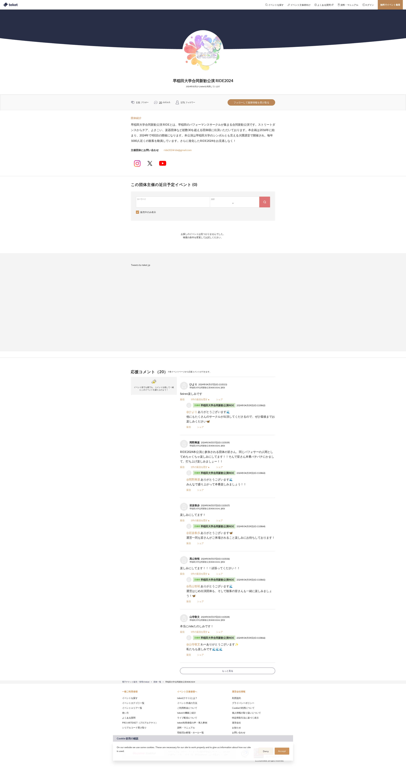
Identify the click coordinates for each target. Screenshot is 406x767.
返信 (182, 399)
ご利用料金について (187, 707)
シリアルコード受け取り (134, 727)
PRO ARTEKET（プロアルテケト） (140, 722)
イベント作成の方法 (187, 703)
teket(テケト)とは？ (187, 698)
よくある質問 (128, 717)
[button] (117, 755)
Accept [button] (282, 751)
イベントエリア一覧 (132, 707)
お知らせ (236, 727)
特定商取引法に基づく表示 (245, 717)
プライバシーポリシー (243, 703)
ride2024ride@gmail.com (178, 149)
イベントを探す (130, 698)
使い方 (125, 712)
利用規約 (236, 698)
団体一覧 (157, 682)
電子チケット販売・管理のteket (135, 682)
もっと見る (227, 670)
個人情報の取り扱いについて (246, 712)
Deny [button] (266, 751)
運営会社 (236, 722)
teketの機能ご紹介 (186, 712)
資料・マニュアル (186, 727)
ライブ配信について (187, 717)
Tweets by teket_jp (140, 265)
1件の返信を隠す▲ (200, 399)
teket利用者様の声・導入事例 (192, 722)
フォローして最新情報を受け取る (251, 102)
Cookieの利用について (243, 707)
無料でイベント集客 (390, 4)
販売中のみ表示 (148, 212)
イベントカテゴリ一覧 (133, 703)
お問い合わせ (238, 732)
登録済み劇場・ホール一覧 (190, 732)
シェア (219, 399)
